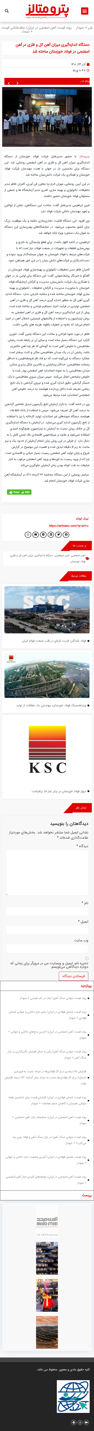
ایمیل (83, 922)
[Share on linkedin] (51, 535)
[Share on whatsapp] (28, 535)
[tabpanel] (47, 1091)
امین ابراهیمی (62, 556)
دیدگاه (82, 846)
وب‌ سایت (81, 941)
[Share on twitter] (58, 535)
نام (85, 903)
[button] (84, 11)
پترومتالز (85, 156)
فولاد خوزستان (77, 562)
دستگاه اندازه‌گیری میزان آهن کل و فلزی (31, 556)
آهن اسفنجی (78, 556)
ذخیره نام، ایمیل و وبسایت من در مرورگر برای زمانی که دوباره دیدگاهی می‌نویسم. (49, 965)
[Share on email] (35, 535)
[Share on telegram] (43, 535)
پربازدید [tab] (86, 986)
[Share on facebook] (66, 535)
